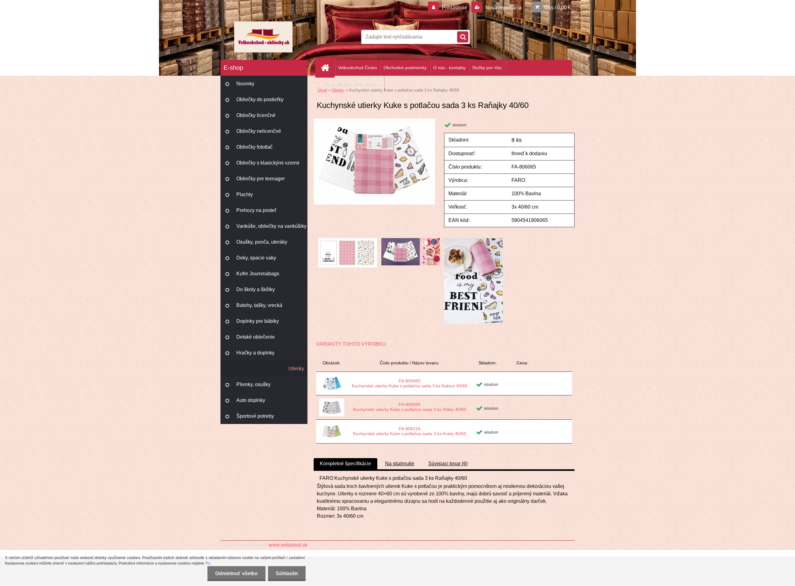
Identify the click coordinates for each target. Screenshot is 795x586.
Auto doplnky (250, 400)
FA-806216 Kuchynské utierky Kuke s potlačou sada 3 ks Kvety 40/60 (409, 431)
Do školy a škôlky (255, 289)
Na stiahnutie (399, 463)
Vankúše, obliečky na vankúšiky (271, 226)
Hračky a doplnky (255, 352)
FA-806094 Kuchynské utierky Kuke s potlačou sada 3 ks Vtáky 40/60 (409, 407)
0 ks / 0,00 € (557, 7)
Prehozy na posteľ (256, 210)
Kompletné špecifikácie (345, 463)
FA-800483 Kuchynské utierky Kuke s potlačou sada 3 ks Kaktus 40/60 (409, 383)
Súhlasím (287, 573)
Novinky (245, 83)
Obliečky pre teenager (260, 178)
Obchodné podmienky (405, 67)
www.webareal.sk (288, 545)
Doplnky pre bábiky (257, 321)
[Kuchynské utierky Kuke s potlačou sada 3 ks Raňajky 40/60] (374, 121)
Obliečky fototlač (254, 147)
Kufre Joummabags (257, 273)
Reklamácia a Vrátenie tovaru (352, 83)
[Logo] (263, 36)
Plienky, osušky (253, 384)
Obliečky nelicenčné (258, 131)
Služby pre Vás (487, 67)
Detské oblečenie (255, 337)
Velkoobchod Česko (357, 67)
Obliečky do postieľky (260, 99)
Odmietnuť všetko (236, 573)
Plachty (244, 194)
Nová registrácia (502, 7)
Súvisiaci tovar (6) (448, 463)
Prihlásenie (454, 7)
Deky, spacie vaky (256, 257)
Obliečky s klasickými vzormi (267, 162)
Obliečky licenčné (255, 115)
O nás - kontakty (449, 67)
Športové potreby (255, 416)
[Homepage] (327, 68)
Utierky (296, 368)
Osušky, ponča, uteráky (261, 242)
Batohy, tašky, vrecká (259, 305)
